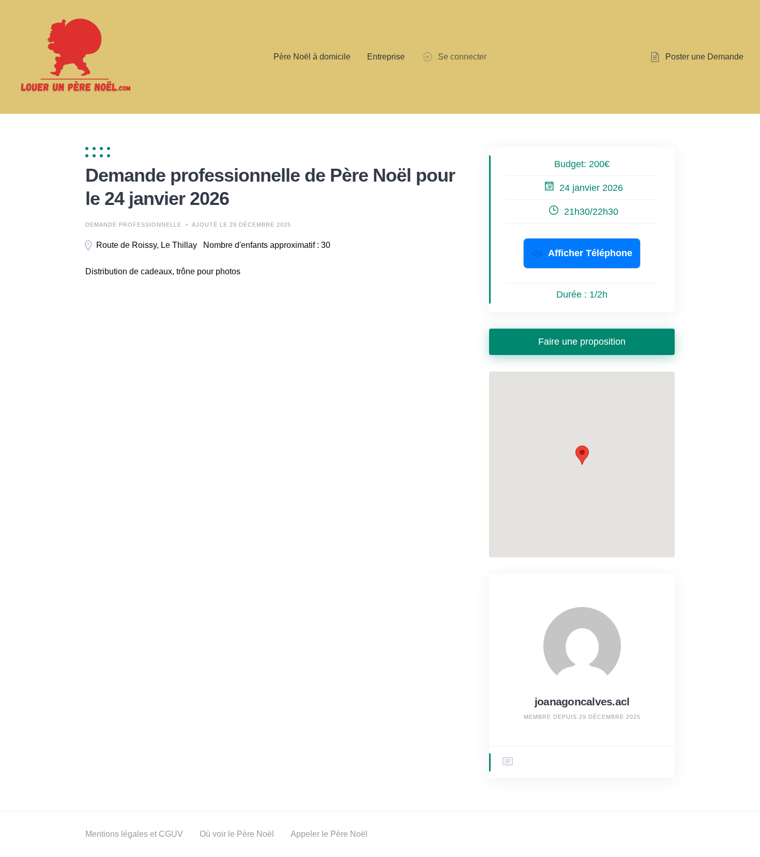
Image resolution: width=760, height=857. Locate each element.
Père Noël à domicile (312, 56)
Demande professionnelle (133, 224)
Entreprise (386, 56)
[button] (582, 455)
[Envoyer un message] (507, 762)
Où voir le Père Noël (237, 834)
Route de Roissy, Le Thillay (146, 245)
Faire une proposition (582, 341)
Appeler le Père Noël (329, 834)
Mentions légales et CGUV (134, 834)
